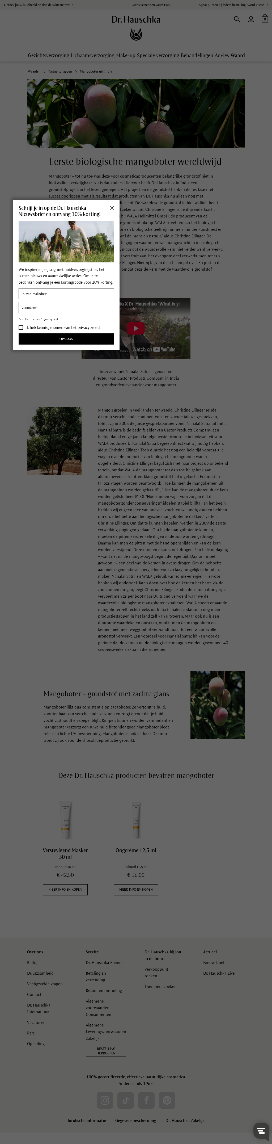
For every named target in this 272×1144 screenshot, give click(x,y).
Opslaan (66, 339)
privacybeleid (89, 327)
